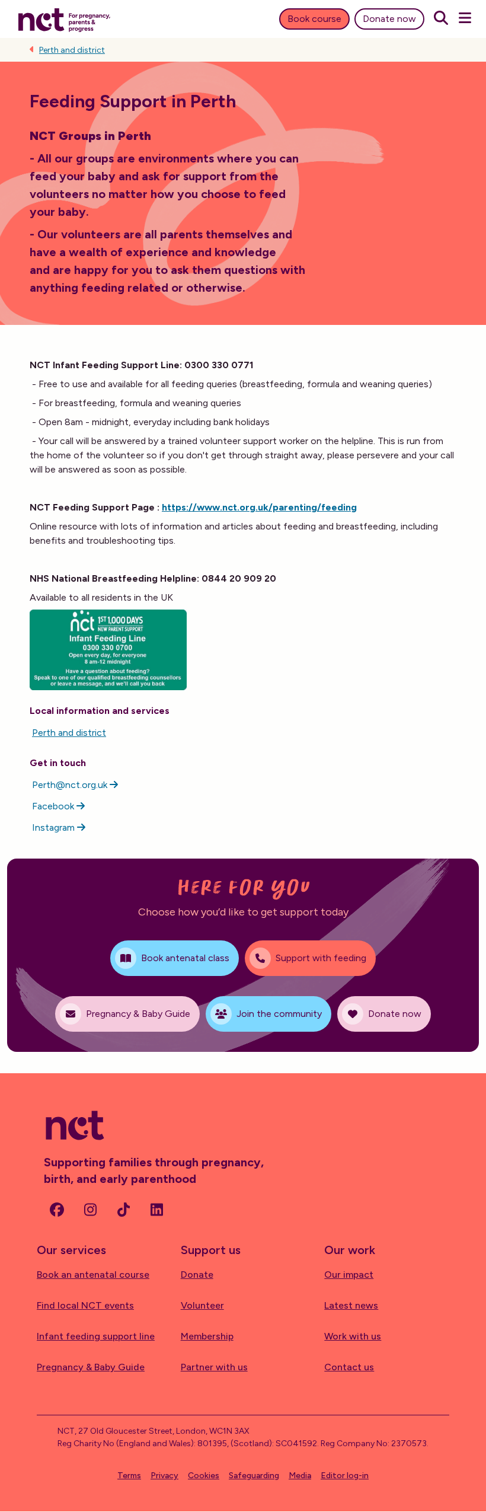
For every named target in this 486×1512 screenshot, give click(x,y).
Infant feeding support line (96, 1336)
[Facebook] (57, 1210)
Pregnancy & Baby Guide (91, 1367)
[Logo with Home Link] (64, 19)
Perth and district (72, 50)
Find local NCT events (85, 1305)
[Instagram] (90, 1210)
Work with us (352, 1336)
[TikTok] (123, 1210)
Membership (207, 1336)
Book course (314, 18)
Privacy (164, 1475)
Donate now (389, 18)
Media (300, 1475)
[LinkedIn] (156, 1210)
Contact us (349, 1367)
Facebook (54, 806)
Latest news (351, 1305)
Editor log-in (345, 1475)
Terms (129, 1475)
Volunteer (202, 1305)
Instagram (54, 827)
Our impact (348, 1274)
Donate (197, 1274)
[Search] (441, 19)
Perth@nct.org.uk (71, 784)
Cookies (203, 1475)
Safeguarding (254, 1475)
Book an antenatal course (93, 1274)
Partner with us (214, 1367)
